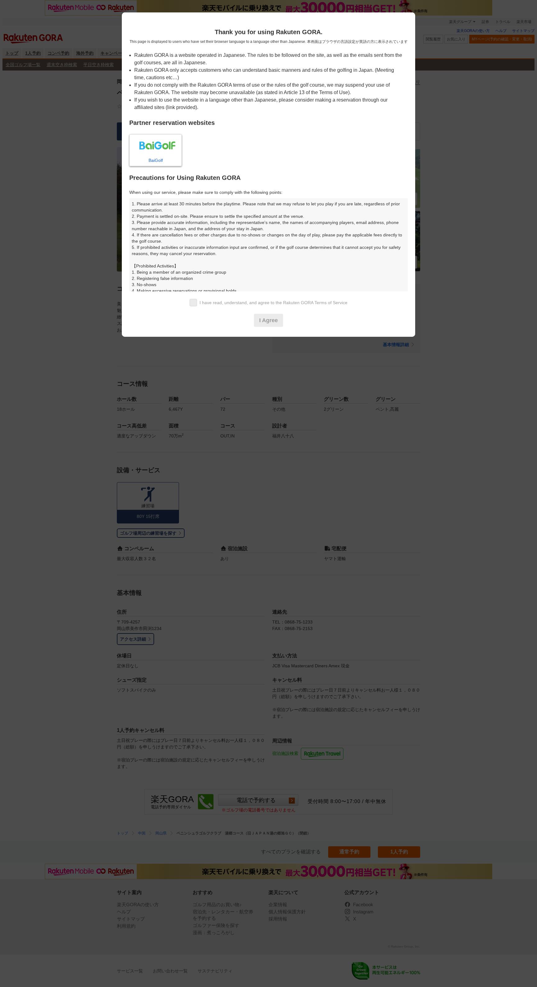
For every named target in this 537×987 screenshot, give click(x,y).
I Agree (268, 320)
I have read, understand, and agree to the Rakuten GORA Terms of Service (273, 302)
